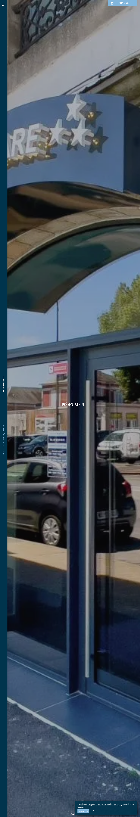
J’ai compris (83, 811)
